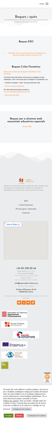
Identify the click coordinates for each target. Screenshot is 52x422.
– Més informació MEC (11, 95)
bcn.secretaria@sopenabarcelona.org (17, 92)
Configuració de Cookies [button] (21, 409)
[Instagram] (24, 303)
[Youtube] (19, 303)
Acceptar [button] (8, 416)
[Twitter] (28, 303)
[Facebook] (33, 303)
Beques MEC (27, 126)
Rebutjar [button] (19, 416)
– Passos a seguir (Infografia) (14, 86)
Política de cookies (11, 401)
